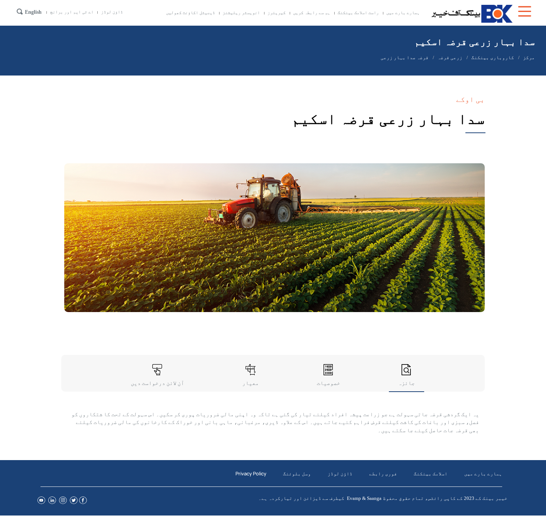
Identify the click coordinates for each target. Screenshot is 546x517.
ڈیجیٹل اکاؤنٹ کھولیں (190, 12)
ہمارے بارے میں (403, 12)
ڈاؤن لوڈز (112, 12)
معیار (250, 383)
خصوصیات (328, 383)
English (33, 12)
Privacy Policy (250, 473)
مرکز (529, 57)
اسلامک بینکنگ (431, 473)
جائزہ (406, 383)
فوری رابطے (383, 473)
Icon (525, 11)
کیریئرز (276, 12)
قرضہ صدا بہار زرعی (405, 57)
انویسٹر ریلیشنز (241, 12)
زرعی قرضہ (450, 57)
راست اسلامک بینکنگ (358, 12)
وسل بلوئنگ (297, 473)
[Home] (472, 14)
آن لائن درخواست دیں (157, 383)
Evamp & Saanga (364, 498)
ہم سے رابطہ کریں (311, 12)
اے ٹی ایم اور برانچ (72, 12)
